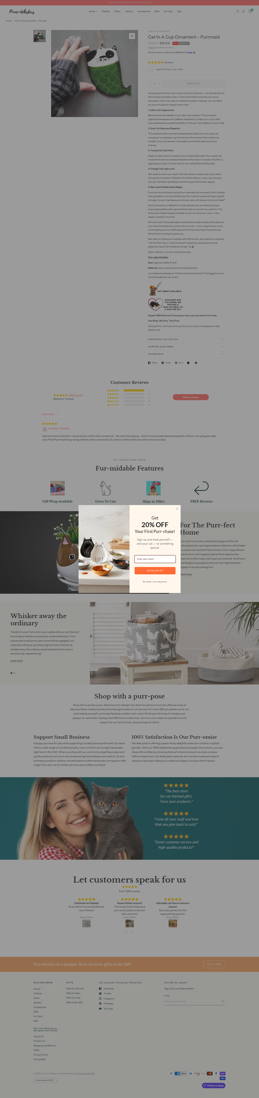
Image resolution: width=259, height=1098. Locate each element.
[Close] (177, 508)
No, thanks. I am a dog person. (155, 581)
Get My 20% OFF (155, 570)
